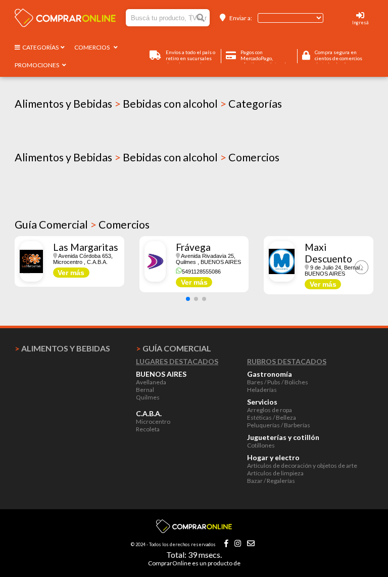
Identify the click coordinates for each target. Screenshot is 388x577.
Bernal (145, 389)
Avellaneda (151, 382)
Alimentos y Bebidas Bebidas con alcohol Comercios (147, 157)
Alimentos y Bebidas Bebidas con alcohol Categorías (148, 103)
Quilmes (148, 397)
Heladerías (262, 389)
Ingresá (360, 22)
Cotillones (261, 445)
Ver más (71, 273)
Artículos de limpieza (275, 473)
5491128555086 (201, 272)
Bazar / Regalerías (271, 480)
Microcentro (153, 421)
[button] (188, 299)
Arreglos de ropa (269, 410)
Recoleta (148, 429)
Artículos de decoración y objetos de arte (302, 465)
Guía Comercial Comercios (82, 224)
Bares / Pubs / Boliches (277, 382)
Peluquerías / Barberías (278, 425)
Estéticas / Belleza (271, 417)
